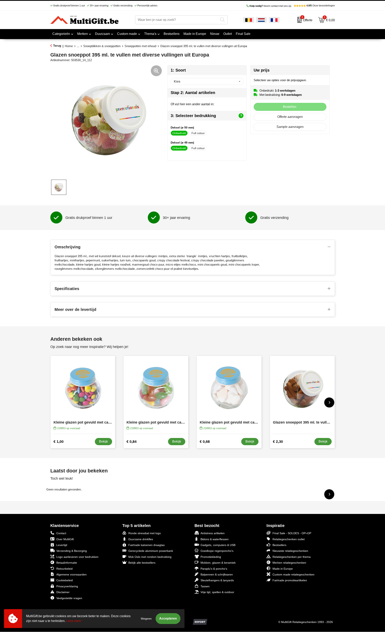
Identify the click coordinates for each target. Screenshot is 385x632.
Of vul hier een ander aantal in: (192, 104)
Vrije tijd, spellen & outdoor (217, 592)
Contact (61, 533)
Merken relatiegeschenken (289, 562)
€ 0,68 (205, 442)
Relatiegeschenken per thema (292, 556)
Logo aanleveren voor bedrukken (77, 556)
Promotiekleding (211, 556)
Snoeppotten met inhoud (140, 46)
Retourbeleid (64, 568)
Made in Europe (283, 568)
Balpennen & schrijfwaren (217, 574)
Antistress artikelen (213, 533)
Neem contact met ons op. (270, 6)
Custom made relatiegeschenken (293, 574)
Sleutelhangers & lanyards (217, 580)
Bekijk (103, 441)
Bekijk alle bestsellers (141, 562)
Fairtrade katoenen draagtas (146, 545)
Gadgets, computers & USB (218, 545)
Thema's (150, 33)
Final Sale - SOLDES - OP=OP (292, 533)
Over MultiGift (65, 539)
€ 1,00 (59, 442)
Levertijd (61, 545)
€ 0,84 (132, 442)
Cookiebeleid (64, 580)
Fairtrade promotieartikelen (290, 580)
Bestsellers (279, 545)
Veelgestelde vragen (69, 598)
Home (69, 46)
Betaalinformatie (66, 562)
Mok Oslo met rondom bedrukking (149, 556)
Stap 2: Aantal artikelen (193, 92)
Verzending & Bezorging (71, 550)
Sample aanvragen (290, 126)
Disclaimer (63, 592)
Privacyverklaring (67, 586)
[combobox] (177, 19)
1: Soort (178, 70)
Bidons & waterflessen (215, 539)
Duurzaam (102, 33)
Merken (82, 33)
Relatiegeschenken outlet (289, 539)
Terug (57, 45)
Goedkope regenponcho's (217, 550)
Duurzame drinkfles (140, 539)
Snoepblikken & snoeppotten (102, 46)
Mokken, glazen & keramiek (218, 562)
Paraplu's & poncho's (214, 568)
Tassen (205, 586)
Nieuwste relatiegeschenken (290, 550)
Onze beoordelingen (320, 5)
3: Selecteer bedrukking (193, 115)
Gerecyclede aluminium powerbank (150, 550)
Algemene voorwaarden (71, 574)
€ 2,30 (278, 442)
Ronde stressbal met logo (144, 533)
